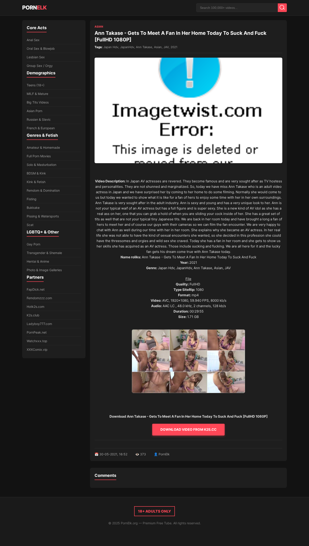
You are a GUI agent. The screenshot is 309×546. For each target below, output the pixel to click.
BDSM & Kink (36, 173)
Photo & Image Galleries (44, 270)
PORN (34, 7)
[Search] (282, 7)
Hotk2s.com (35, 306)
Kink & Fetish (36, 182)
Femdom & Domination (43, 190)
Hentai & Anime (38, 261)
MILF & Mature (37, 94)
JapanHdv (127, 47)
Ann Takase (144, 47)
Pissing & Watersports (43, 216)
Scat (30, 225)
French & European (41, 128)
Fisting (31, 199)
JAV (166, 47)
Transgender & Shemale (44, 253)
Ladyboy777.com (39, 324)
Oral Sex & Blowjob (41, 48)
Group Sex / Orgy (40, 66)
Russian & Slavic (39, 119)
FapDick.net (36, 289)
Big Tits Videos (38, 102)
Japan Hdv (110, 47)
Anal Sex (33, 40)
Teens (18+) (35, 85)
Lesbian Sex (36, 57)
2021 (174, 47)
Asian (99, 26)
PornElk (164, 454)
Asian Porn (34, 111)
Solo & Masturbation (41, 165)
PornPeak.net (37, 332)
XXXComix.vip (37, 349)
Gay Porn (33, 244)
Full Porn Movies (39, 156)
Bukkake (33, 207)
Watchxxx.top (37, 341)
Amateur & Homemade (43, 147)
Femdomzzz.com (39, 298)
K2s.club (33, 315)
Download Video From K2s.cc (188, 429)
